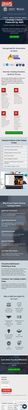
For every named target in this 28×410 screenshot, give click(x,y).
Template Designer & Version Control (12, 152)
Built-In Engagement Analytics (11, 158)
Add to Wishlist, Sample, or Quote (11, 166)
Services (11, 17)
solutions (18, 17)
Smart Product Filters (9, 155)
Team (2, 408)
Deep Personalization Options (11, 149)
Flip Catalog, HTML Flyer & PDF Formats (13, 146)
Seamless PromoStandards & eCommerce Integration (13, 162)
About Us (3, 406)
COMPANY (5, 17)
